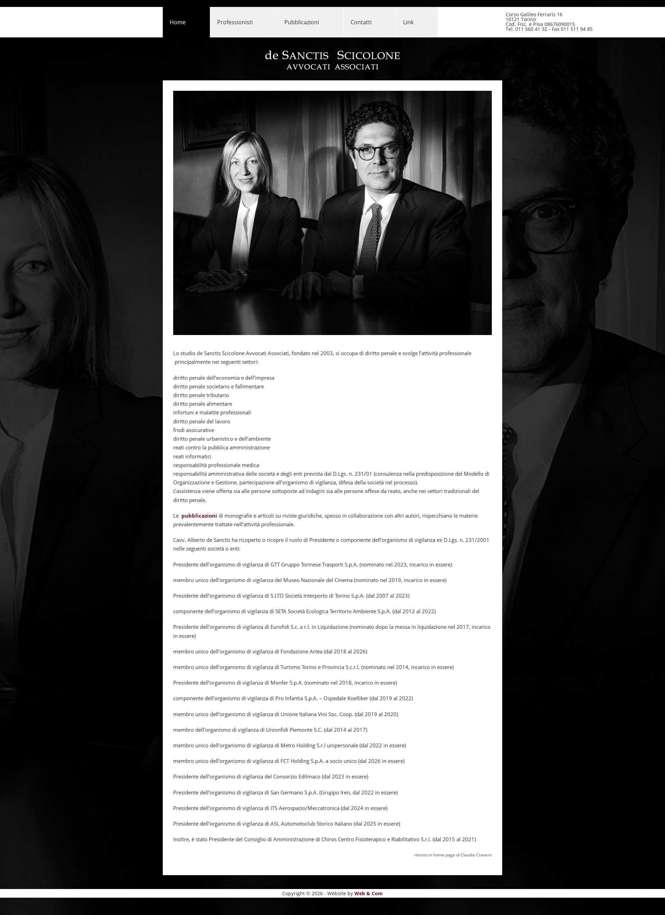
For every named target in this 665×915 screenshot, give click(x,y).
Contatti (361, 22)
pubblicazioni (199, 515)
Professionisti (235, 22)
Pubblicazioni (301, 22)
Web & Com (368, 893)
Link (408, 22)
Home (178, 22)
